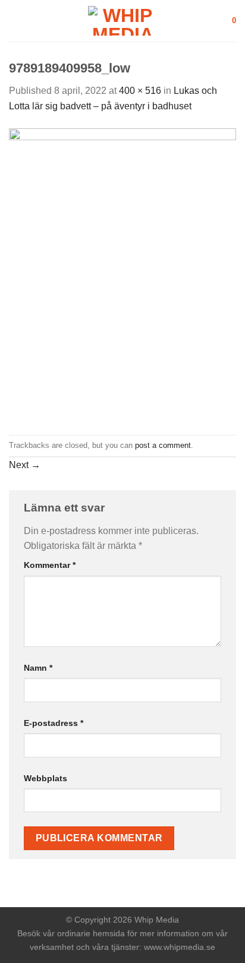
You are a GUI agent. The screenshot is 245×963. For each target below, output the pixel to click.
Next (24, 465)
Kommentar (50, 565)
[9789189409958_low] (122, 274)
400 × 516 (140, 91)
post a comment (163, 445)
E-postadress (53, 723)
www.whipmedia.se (179, 947)
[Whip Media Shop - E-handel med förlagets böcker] (122, 21)
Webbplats (45, 778)
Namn (38, 667)
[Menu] (16, 20)
